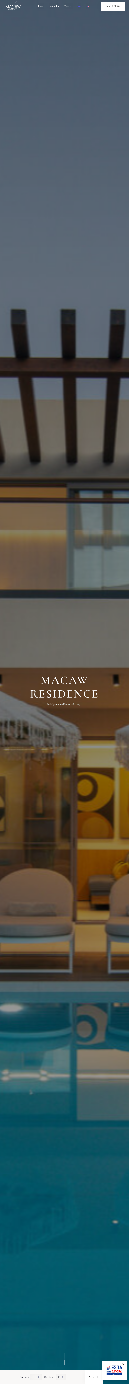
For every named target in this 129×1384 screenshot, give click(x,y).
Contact (68, 6)
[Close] (123, 1364)
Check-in (24, 1377)
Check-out (49, 1377)
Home (40, 6)
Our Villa (54, 6)
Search (94, 1377)
